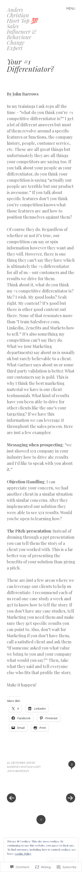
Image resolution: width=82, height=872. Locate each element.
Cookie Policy (23, 853)
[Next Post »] (58, 784)
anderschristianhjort (24, 766)
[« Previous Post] (24, 784)
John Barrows (18, 771)
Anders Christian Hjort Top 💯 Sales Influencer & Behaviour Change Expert (22, 29)
